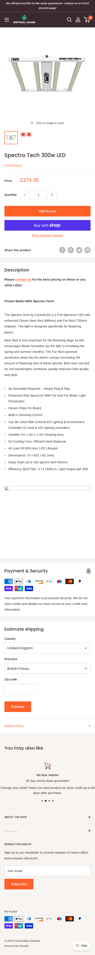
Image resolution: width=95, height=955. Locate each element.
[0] (87, 19)
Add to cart (47, 211)
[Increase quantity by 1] (52, 194)
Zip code (10, 679)
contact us (23, 279)
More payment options (47, 235)
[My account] (78, 19)
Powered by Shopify (16, 945)
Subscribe (19, 884)
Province (10, 659)
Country (10, 638)
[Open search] (69, 19)
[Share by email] (87, 250)
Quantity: (10, 194)
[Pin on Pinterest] (71, 250)
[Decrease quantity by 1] (25, 194)
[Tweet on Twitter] (79, 250)
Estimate (18, 706)
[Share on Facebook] (62, 250)
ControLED (13, 165)
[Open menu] (6, 19)
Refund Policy (14, 726)
